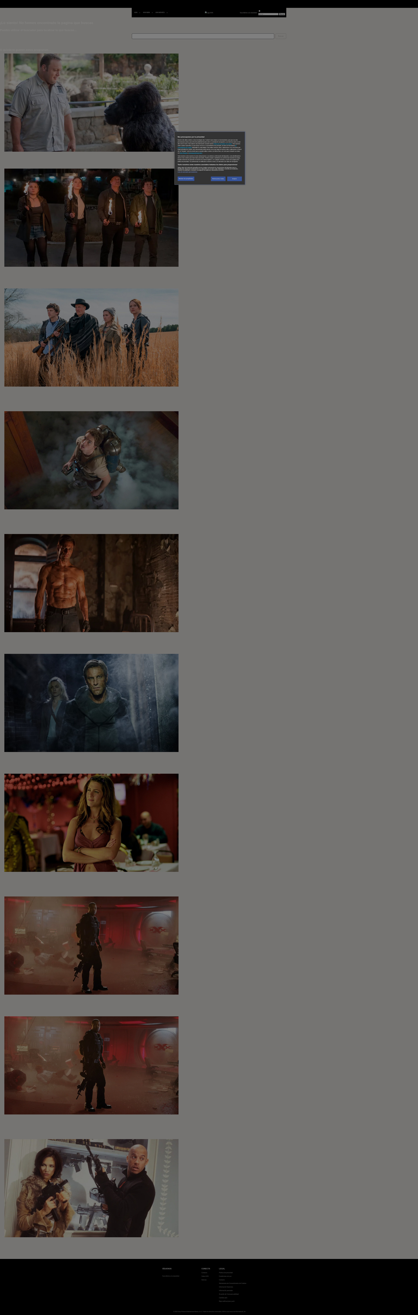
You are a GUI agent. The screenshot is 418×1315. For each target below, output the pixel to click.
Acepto (234, 178)
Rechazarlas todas (218, 178)
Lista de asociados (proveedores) (187, 172)
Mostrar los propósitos (186, 178)
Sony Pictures (183, 153)
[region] (209, 158)
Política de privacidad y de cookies (223, 143)
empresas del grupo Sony (195, 153)
